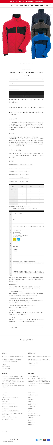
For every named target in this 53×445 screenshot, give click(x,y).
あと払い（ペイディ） (33, 404)
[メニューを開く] (3, 5)
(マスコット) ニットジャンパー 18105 (22, 171)
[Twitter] (2, 431)
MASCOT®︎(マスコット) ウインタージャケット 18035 (20, 164)
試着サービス (31, 399)
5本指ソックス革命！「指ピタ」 (10, 417)
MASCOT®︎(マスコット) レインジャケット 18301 (19, 168)
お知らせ (30, 397)
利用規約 (30, 420)
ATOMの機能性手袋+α (7, 419)
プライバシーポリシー (33, 413)
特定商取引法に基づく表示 (34, 415)
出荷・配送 (9, 356)
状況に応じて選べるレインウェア (10, 406)
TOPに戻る (30, 424)
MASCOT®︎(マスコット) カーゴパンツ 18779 (18, 181)
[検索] (47, 5)
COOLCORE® (5, 399)
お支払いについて (36, 359)
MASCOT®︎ (11, 171)
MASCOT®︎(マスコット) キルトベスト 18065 (18, 174)
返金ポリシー (31, 422)
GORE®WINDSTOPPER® (8, 404)
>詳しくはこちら (6, 368)
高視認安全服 (5, 408)
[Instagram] (6, 431)
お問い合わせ (31, 411)
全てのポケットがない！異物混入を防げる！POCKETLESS (12, 414)
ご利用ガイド (31, 401)
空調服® (4, 394)
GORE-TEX (5, 401)
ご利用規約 (30, 417)
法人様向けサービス (33, 394)
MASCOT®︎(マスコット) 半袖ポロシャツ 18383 (19, 177)
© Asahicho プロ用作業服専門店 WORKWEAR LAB (15, 439)
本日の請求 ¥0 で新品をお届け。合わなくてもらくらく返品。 (26, 101)
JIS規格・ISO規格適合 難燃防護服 (10, 411)
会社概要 (30, 408)
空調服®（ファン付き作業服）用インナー (12, 397)
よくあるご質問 (31, 406)
